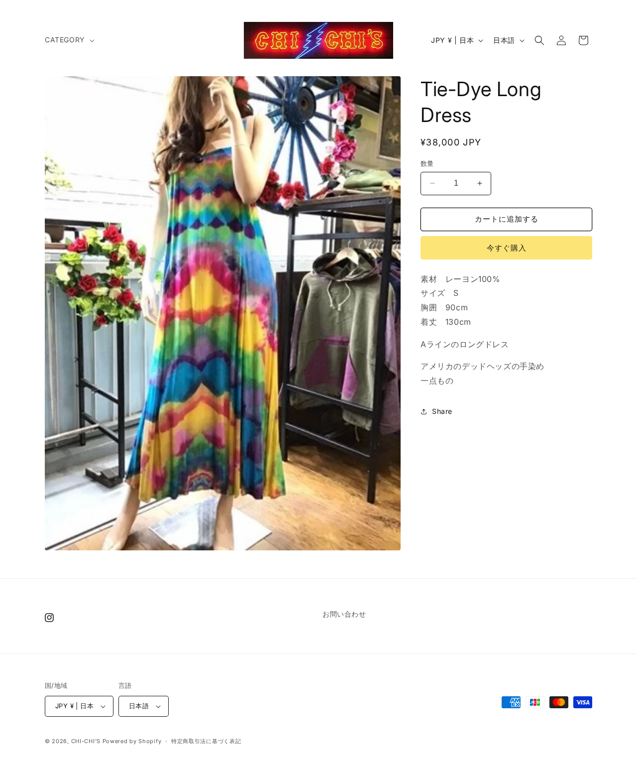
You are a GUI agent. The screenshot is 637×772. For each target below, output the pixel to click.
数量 (427, 163)
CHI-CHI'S (86, 741)
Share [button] (442, 411)
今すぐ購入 (507, 248)
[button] (69, 39)
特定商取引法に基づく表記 (206, 741)
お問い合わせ (344, 614)
